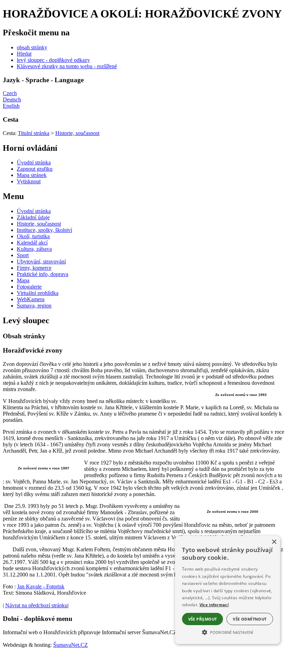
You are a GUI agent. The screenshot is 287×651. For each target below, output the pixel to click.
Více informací (214, 604)
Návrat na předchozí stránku (36, 605)
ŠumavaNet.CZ (70, 645)
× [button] (273, 542)
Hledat (24, 54)
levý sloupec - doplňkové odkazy (53, 60)
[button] (227, 632)
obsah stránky (32, 47)
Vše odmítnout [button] (249, 619)
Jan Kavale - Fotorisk (40, 586)
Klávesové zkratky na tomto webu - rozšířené (67, 66)
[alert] (227, 590)
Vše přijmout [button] (202, 619)
